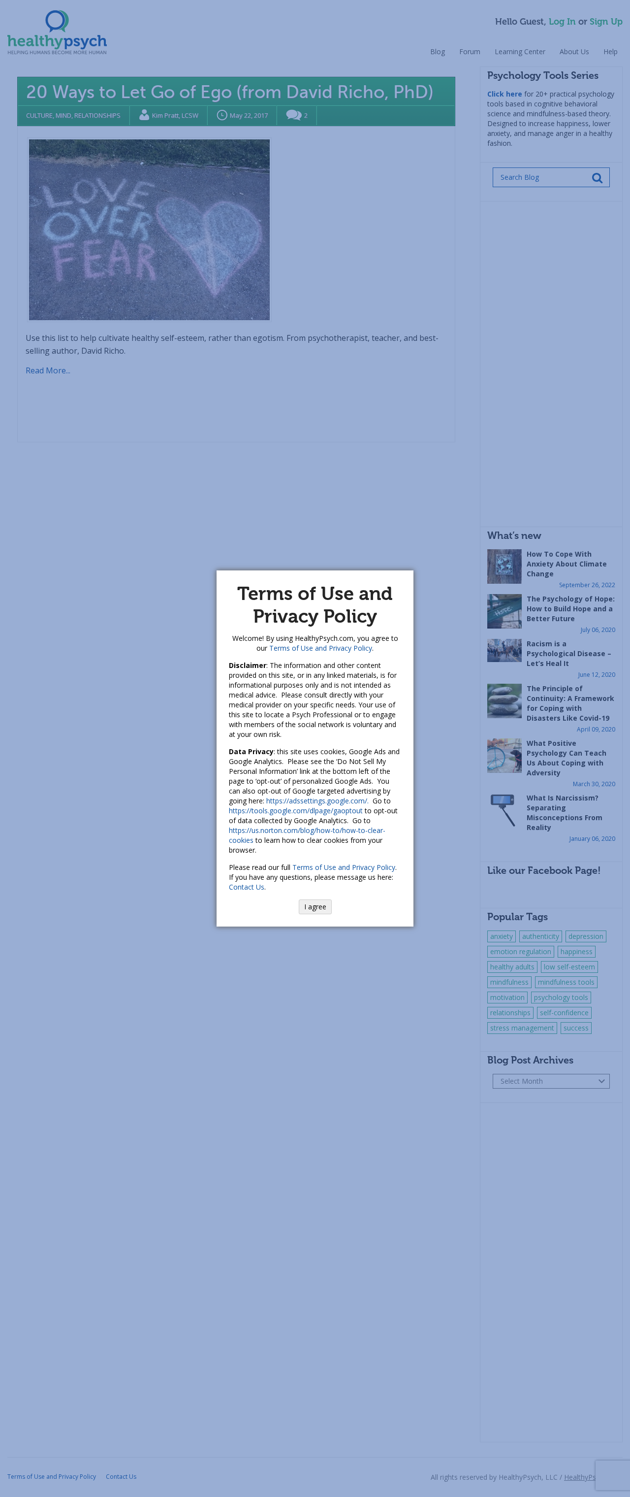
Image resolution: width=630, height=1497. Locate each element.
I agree (315, 906)
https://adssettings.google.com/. (317, 800)
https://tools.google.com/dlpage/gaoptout (296, 810)
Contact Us (246, 887)
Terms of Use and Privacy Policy (320, 648)
